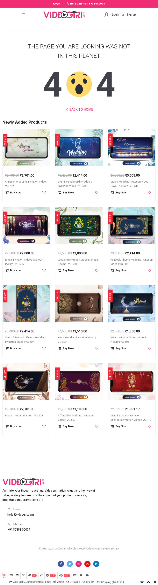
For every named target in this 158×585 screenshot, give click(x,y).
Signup (131, 14)
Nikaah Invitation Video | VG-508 (24, 415)
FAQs (56, 3)
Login (115, 14)
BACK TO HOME (81, 109)
